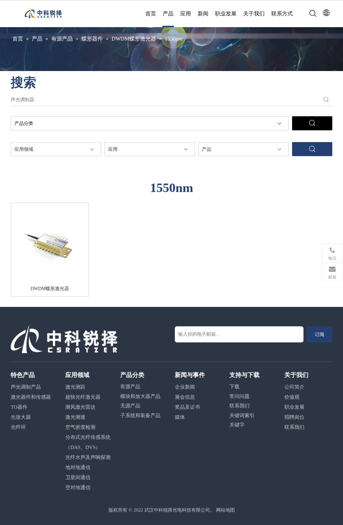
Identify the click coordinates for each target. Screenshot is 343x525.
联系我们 (239, 405)
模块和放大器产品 (140, 396)
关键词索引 (242, 415)
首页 (150, 13)
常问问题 (239, 396)
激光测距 (75, 387)
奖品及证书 (187, 407)
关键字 (237, 425)
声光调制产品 (26, 387)
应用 (185, 13)
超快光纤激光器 (82, 397)
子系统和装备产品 (140, 415)
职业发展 (225, 13)
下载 (234, 386)
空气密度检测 (80, 427)
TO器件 (19, 407)
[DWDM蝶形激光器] (50, 244)
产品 (168, 13)
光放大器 (21, 417)
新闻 (203, 13)
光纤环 (18, 427)
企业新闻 (185, 387)
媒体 (180, 417)
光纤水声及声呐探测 (88, 457)
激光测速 (75, 417)
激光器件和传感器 (31, 397)
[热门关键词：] (326, 100)
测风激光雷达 (80, 407)
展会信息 (185, 397)
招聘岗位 (294, 417)
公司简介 (294, 387)
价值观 (291, 397)
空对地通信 (77, 487)
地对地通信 (77, 467)
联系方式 (282, 13)
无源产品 (130, 405)
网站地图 (225, 510)
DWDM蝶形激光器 (49, 288)
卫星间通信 (77, 477)
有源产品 (130, 386)
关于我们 (254, 13)
